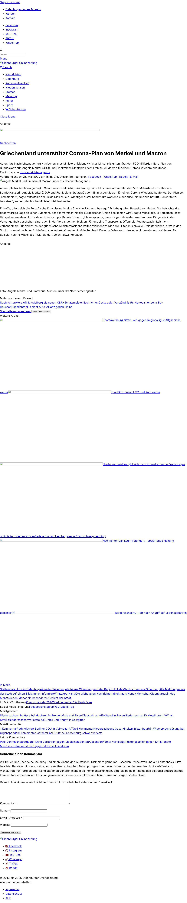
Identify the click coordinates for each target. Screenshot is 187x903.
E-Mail (134, 176)
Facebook (11, 25)
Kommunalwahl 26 (17, 83)
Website (5, 824)
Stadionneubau (63, 702)
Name (5, 810)
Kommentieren (22, 311)
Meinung (11, 96)
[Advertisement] (93, 267)
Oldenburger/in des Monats (23, 9)
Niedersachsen (15, 87)
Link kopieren (44, 312)
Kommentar (8, 803)
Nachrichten (13, 74)
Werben (10, 13)
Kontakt (10, 18)
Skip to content (10, 2)
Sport (9, 105)
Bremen (10, 92)
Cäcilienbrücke (82, 702)
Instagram (11, 29)
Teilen (34, 312)
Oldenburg (12, 78)
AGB (8, 898)
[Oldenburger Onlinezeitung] (18, 839)
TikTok (9, 38)
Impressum (12, 889)
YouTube (11, 34)
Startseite (6, 311)
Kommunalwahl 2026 (39, 702)
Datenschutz (13, 893)
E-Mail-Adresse (11, 817)
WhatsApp (12, 42)
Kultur (9, 100)
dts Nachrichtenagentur (35, 172)
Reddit (123, 176)
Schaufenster (17, 109)
